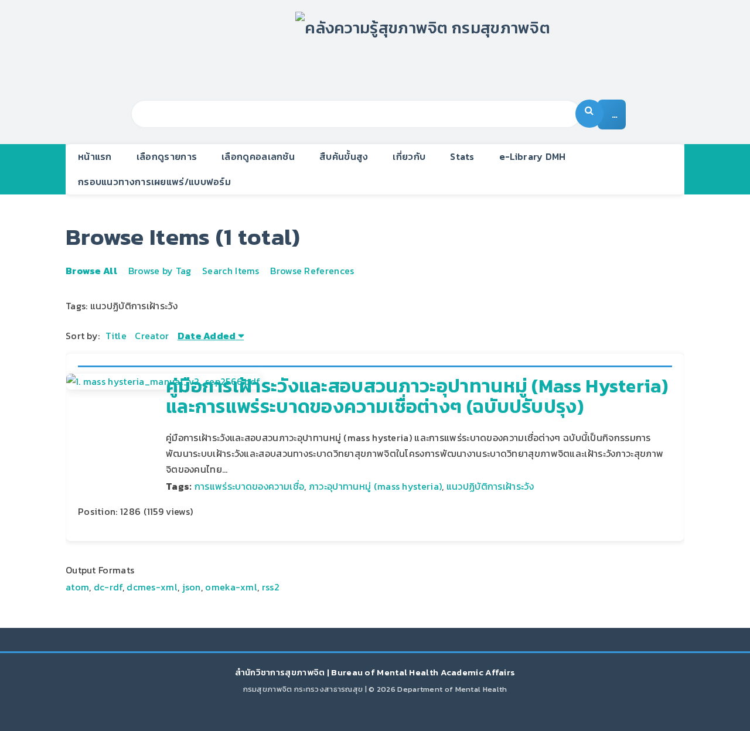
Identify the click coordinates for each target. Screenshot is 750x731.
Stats (462, 156)
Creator (152, 336)
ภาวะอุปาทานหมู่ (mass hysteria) (375, 486)
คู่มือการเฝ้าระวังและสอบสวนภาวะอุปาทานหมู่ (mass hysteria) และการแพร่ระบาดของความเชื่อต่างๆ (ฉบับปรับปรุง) (417, 396)
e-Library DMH (532, 156)
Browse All (91, 271)
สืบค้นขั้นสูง (343, 156)
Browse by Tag (160, 271)
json (191, 587)
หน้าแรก (95, 156)
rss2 (270, 587)
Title (116, 336)
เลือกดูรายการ (167, 156)
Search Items (231, 271)
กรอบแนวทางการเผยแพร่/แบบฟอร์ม (154, 182)
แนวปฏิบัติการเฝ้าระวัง (490, 486)
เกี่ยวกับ (409, 156)
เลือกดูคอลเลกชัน (258, 156)
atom (77, 587)
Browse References (312, 271)
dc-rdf (108, 587)
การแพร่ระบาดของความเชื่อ (249, 486)
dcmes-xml (152, 587)
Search (589, 114)
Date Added (207, 336)
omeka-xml (231, 587)
